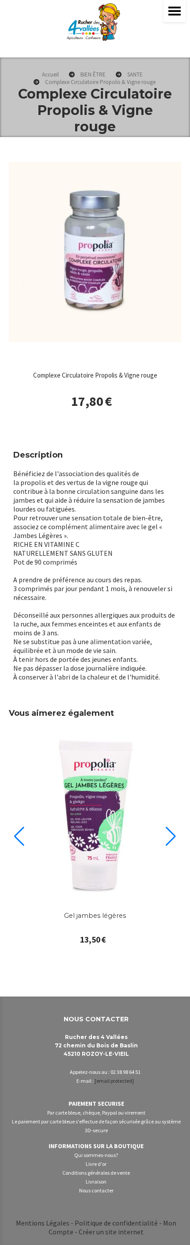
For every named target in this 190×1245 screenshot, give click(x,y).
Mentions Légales (42, 1222)
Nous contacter (96, 1190)
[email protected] (114, 1080)
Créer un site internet (111, 1231)
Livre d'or (96, 1164)
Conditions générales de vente (96, 1172)
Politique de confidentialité (116, 1222)
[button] (19, 836)
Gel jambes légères (95, 916)
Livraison (96, 1181)
